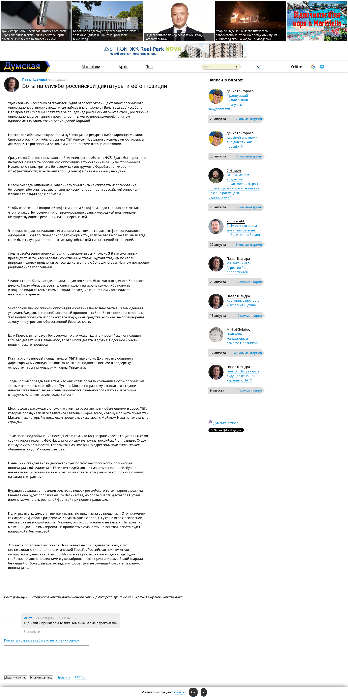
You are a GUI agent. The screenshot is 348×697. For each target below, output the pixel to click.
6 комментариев (249, 244)
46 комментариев (248, 353)
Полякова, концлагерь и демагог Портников (242, 338)
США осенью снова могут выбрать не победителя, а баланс (244, 230)
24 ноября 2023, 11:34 (53, 618)
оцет (28, 618)
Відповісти (32, 631)
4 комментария (250, 390)
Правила (63, 677)
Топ (149, 67)
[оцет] (11, 626)
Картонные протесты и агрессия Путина (243, 302)
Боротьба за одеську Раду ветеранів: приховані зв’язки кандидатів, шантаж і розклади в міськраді (106, 35)
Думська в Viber (225, 423)
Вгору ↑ (81, 677)
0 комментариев (249, 156)
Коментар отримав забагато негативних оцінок (41, 640)
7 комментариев (249, 119)
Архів (123, 67)
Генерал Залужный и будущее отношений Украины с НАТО (243, 375)
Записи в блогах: (226, 80)
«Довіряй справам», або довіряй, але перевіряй (242, 142)
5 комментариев (249, 207)
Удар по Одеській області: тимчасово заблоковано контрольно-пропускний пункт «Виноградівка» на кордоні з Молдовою (246, 35)
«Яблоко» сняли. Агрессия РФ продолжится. (239, 267)
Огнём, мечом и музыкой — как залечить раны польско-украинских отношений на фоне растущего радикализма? (234, 186)
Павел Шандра (34, 79)
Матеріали (91, 67)
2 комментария (250, 282)
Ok (193, 692)
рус (258, 66)
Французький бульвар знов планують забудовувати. (228, 102)
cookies (180, 692)
